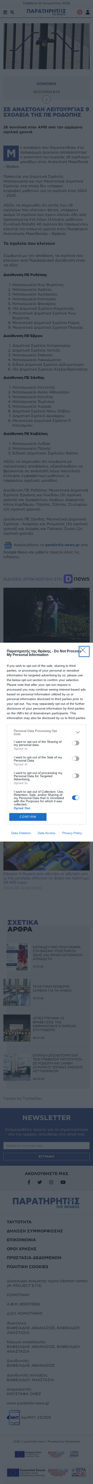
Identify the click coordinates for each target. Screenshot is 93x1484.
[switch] (75, 743)
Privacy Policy (72, 833)
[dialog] (46, 742)
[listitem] (46, 732)
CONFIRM (28, 817)
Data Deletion (21, 833)
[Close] (84, 651)
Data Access (46, 833)
